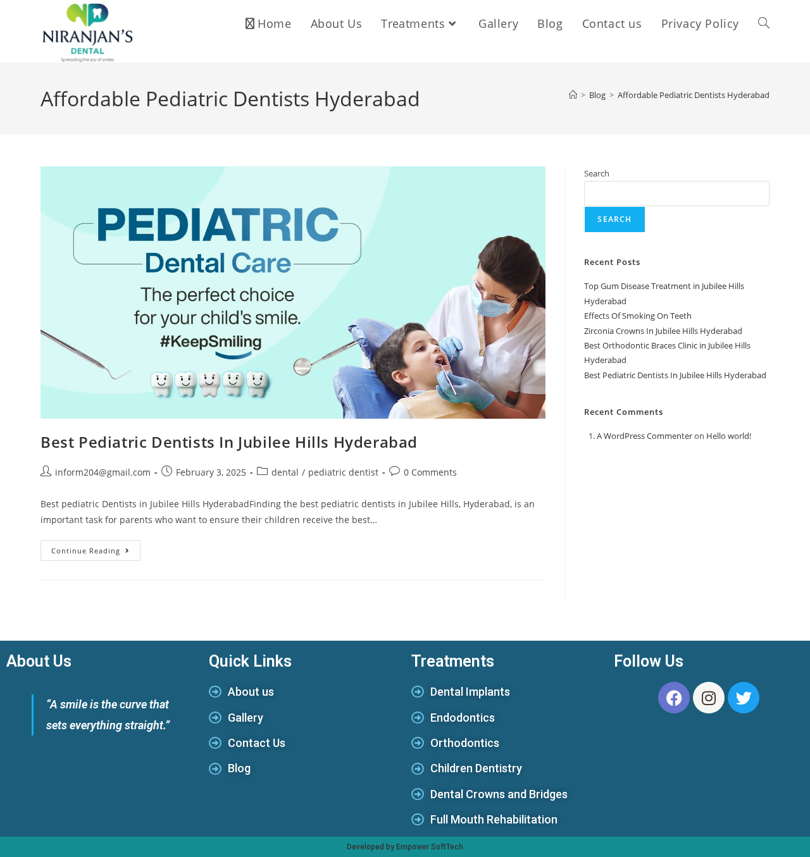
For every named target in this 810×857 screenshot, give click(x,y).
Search (596, 173)
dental (285, 472)
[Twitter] (743, 697)
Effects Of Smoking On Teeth (638, 315)
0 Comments (430, 472)
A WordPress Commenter (644, 435)
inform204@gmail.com (103, 472)
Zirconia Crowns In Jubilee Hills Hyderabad (663, 330)
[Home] (573, 95)
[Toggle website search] (764, 23)
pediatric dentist (343, 472)
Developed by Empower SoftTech (405, 846)
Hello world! (728, 435)
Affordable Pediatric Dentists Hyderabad (694, 95)
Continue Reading (95, 547)
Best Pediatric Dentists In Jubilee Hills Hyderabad (229, 441)
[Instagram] (709, 697)
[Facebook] (674, 697)
